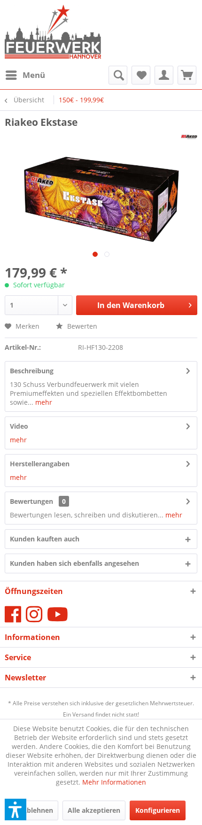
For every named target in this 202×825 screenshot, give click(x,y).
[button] (15, 809)
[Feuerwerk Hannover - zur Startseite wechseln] (53, 33)
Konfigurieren (157, 810)
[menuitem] (25, 75)
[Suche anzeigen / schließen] (118, 75)
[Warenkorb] (187, 75)
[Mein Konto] (164, 75)
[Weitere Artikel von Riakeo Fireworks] (189, 137)
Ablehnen (37, 810)
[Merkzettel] (141, 75)
